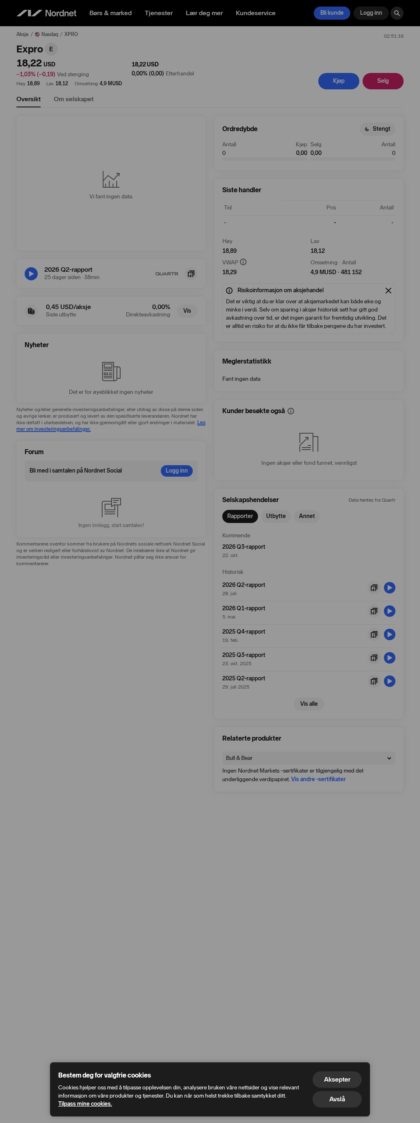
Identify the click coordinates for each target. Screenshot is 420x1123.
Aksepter (337, 1079)
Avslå (337, 1099)
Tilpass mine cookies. (85, 1103)
